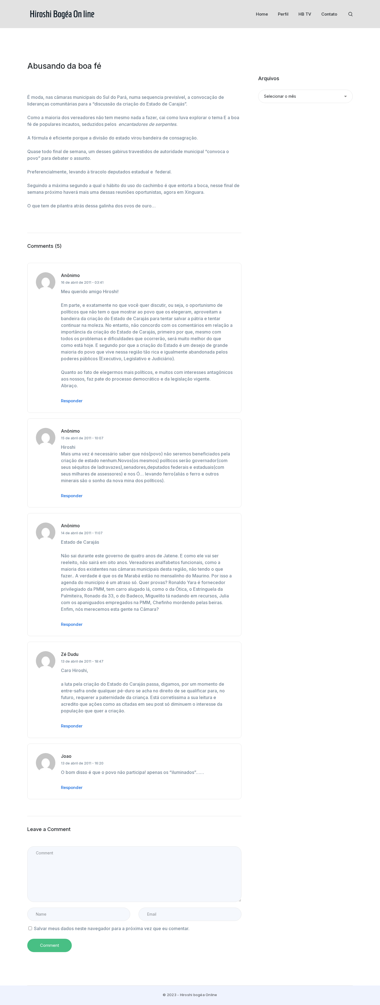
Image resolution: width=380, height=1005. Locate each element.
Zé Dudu (69, 654)
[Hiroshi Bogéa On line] (62, 13)
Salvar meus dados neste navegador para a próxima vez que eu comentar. (111, 928)
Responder (72, 400)
